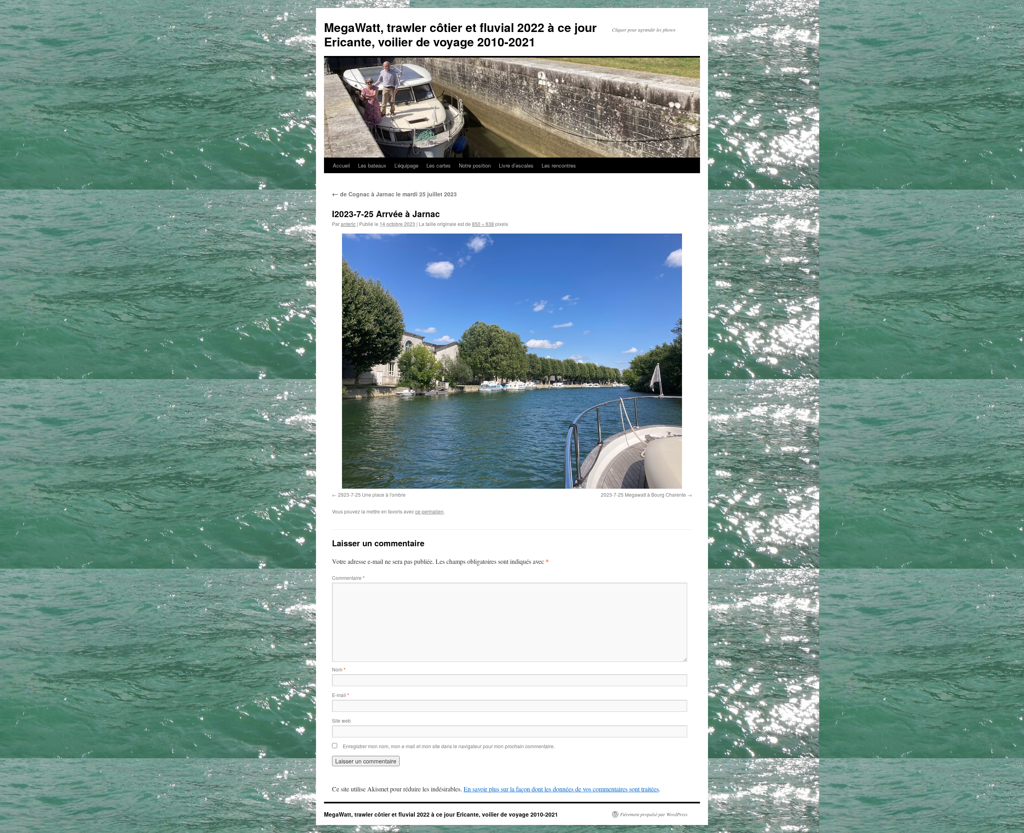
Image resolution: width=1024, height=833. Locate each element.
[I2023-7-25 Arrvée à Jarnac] (512, 361)
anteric (348, 223)
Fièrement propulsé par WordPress (654, 814)
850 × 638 (483, 223)
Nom (339, 669)
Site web (341, 720)
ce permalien (429, 511)
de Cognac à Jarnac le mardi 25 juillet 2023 (394, 194)
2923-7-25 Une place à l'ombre (372, 494)
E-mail (340, 694)
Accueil (341, 165)
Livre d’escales (516, 165)
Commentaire (348, 577)
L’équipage (406, 165)
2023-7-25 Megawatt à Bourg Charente (643, 494)
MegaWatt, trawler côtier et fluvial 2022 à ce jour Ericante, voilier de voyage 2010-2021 (460, 34)
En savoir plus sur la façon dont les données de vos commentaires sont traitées (561, 789)
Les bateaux (372, 165)
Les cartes (438, 165)
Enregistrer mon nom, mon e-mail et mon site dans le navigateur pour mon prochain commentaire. (449, 746)
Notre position (475, 165)
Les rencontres (559, 165)
